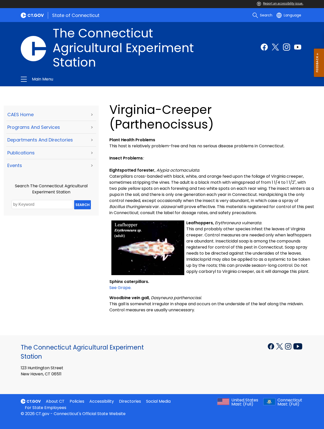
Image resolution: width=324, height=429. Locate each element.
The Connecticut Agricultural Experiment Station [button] (102, 79)
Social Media (158, 401)
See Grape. (120, 288)
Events (14, 165)
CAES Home (20, 114)
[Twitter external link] (275, 47)
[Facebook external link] (264, 47)
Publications (21, 153)
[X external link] (280, 346)
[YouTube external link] (297, 346)
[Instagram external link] (286, 47)
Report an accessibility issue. (283, 3)
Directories (130, 401)
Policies (77, 401)
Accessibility (101, 401)
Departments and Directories (40, 140)
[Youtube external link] (297, 47)
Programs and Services (33, 127)
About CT (55, 401)
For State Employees (45, 408)
